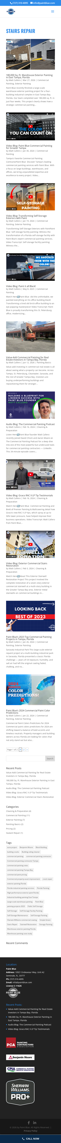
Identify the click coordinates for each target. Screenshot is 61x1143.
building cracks (13, 852)
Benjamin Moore (26, 847)
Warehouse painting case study (19, 933)
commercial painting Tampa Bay (20, 870)
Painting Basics (44, 362)
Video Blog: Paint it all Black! (21, 286)
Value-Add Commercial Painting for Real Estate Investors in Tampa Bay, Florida (27, 358)
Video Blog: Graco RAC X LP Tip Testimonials (29, 495)
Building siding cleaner (31, 852)
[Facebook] (29, 1122)
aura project (12, 847)
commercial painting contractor (38, 856)
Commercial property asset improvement (23, 879)
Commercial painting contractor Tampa (22, 861)
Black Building (41, 847)
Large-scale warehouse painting (19, 901)
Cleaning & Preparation (17, 811)
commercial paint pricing (17, 874)
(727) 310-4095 (20, 3)
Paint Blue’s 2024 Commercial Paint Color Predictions (28, 711)
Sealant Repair (13, 833)
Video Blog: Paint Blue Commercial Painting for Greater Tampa (29, 147)
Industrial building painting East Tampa (22, 897)
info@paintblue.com (22, 982)
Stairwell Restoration (28, 924)
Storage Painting (45, 924)
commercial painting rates (17, 865)
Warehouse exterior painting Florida (21, 929)
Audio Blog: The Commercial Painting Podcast (30, 424)
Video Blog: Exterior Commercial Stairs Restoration (26, 564)
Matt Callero (15, 80)
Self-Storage (12, 911)
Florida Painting (43, 888)
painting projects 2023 (16, 906)
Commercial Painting (16, 815)
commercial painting (15, 856)
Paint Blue (39, 901)
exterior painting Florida (16, 883)
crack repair (47, 879)
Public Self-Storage (35, 906)
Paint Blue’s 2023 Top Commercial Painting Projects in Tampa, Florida (29, 638)
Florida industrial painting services (20, 888)
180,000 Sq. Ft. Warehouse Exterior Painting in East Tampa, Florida (29, 76)
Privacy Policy (30, 1130)
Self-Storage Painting (39, 915)
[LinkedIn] (34, 1122)
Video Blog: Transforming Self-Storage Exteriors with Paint (26, 217)
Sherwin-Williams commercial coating (22, 920)
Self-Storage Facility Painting (31, 911)
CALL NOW (32, 1138)
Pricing (9, 828)
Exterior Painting (23, 83)
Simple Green (45, 920)
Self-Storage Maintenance (17, 915)
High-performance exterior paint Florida (23, 893)
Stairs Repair (12, 924)
